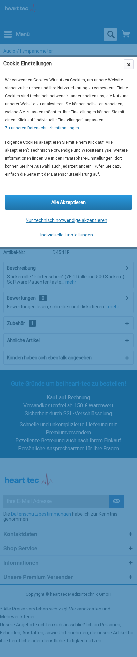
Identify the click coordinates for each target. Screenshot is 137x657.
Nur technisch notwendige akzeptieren (66, 220)
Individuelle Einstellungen (66, 234)
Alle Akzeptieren (68, 202)
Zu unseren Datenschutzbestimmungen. (42, 128)
